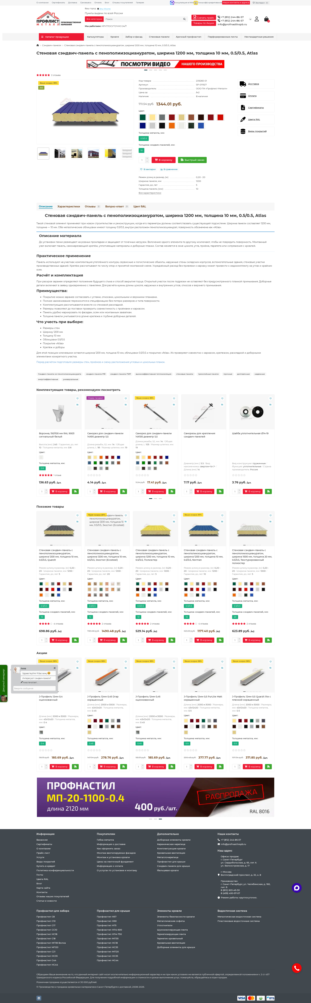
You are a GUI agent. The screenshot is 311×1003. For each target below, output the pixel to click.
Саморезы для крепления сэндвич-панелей (199, 435)
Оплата (98, 2)
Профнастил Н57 (106, 916)
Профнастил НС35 (47, 956)
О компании (42, 2)
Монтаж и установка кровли (113, 857)
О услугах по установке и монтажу (117, 870)
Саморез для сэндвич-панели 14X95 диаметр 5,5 (105, 435)
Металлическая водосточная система (239, 916)
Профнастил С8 (45, 916)
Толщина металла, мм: (152, 133)
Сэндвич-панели (51, 45)
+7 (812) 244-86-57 (232, 17)
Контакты (41, 892)
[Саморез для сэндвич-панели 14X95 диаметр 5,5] (107, 413)
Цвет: (142, 111)
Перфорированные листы (223, 36)
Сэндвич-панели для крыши (173, 866)
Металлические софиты (171, 921)
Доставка (72, 2)
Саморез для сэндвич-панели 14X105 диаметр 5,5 (154, 435)
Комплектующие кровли (171, 848)
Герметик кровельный (170, 938)
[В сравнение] (77, 404)
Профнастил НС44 (47, 964)
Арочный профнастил (188, 36)
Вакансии (42, 839)
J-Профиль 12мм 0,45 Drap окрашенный (103, 698)
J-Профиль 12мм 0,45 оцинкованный (148, 698)
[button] (150, 498)
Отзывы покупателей (122, 2)
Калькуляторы (95, 36)
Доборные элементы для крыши (176, 947)
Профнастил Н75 (106, 925)
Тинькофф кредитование (210, 2)
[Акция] (155, 64)
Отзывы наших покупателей (52, 896)
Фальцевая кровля (168, 870)
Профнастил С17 (45, 925)
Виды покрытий (45, 861)
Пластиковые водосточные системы (239, 921)
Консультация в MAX (184, 2)
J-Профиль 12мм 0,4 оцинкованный (51, 698)
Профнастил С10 (46, 921)
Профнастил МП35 (108, 938)
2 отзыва (55, 75)
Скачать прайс (205, 17)
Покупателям (106, 834)
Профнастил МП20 (47, 947)
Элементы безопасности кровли (176, 916)
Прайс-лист (43, 853)
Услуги (40, 857)
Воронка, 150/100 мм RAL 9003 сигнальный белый (56, 435)
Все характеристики (150, 193)
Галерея (140, 2)
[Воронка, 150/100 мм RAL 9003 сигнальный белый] (59, 413)
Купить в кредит (45, 866)
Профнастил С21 (45, 951)
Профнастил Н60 (107, 921)
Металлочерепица (167, 857)
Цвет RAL (139, 206)
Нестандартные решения (259, 36)
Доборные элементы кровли (173, 839)
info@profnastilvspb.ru (232, 24)
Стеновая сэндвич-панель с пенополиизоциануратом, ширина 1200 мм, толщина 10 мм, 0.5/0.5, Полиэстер (155, 555)
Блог (107, 2)
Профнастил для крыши (171, 861)
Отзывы (92, 206)
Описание (46, 206)
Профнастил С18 (46, 938)
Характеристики (69, 206)
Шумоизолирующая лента (172, 929)
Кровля (114, 36)
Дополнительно (168, 834)
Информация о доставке (111, 844)
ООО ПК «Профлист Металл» (211, 88)
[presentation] (37, 445)
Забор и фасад (133, 36)
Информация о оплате (110, 866)
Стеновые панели (159, 36)
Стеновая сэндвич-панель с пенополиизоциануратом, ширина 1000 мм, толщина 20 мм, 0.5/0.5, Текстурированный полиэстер (252, 557)
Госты (39, 874)
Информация (45, 834)
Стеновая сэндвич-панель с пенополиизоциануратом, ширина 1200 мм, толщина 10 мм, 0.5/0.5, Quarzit (58, 555)
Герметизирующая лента (171, 934)
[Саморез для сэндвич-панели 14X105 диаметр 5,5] (155, 413)
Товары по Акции (203, 23)
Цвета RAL (42, 879)
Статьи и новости (46, 900)
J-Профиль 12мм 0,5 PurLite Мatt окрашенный (203, 698)
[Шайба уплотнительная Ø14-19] (252, 413)
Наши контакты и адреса (236, 2)
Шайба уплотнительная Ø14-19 (250, 433)
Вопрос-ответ (116, 206)
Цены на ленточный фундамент (115, 861)
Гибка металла (105, 839)
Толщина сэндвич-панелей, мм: (157, 144)
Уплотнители (164, 925)
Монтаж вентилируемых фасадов (116, 853)
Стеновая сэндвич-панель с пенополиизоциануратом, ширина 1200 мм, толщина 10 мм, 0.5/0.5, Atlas (155, 215)
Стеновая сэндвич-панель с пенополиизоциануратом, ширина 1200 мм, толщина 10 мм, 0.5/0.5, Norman (203, 555)
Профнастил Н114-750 (109, 934)
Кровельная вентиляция (171, 853)
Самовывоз (85, 2)
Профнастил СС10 (46, 929)
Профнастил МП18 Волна (51, 943)
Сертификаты (58, 2)
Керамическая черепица (171, 844)
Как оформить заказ (108, 848)
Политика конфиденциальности (55, 870)
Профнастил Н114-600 (109, 929)
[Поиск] (184, 19)
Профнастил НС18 (46, 934)
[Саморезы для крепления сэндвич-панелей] (204, 413)
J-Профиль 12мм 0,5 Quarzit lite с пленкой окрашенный (251, 698)
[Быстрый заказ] (75, 491)
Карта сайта (43, 888)
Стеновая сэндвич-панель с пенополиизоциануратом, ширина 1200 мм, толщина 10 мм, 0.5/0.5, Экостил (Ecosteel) (107, 555)
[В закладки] (77, 398)
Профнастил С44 (46, 960)
